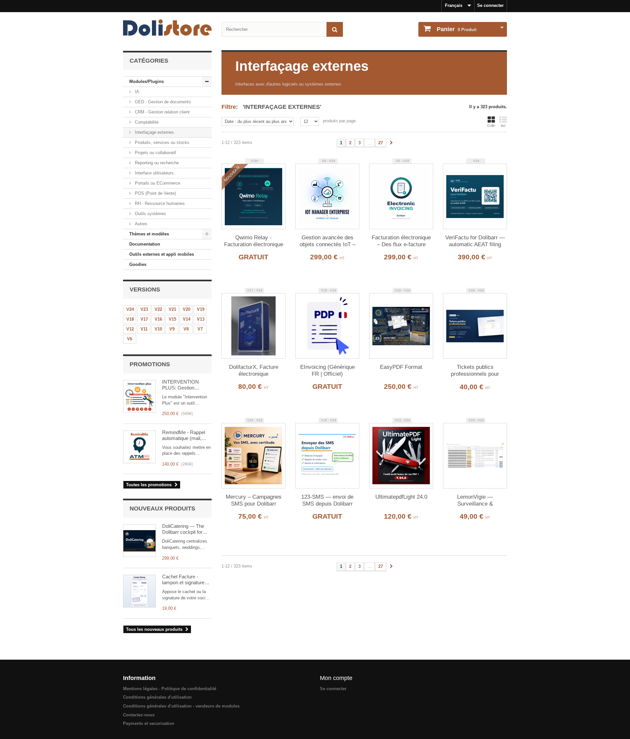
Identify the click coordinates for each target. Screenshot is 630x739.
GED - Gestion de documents (162, 101)
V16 (158, 319)
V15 (172, 319)
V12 (130, 329)
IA (136, 91)
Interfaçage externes (154, 132)
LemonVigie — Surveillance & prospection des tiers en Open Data (475, 501)
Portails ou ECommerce (157, 183)
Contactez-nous (139, 714)
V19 (200, 309)
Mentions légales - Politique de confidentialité (169, 688)
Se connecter (490, 5)
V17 (144, 319)
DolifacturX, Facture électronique (253, 370)
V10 (158, 329)
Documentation (144, 244)
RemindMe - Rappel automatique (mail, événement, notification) (183, 435)
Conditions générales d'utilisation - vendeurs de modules (181, 706)
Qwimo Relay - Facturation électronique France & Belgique (253, 241)
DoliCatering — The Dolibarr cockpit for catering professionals (185, 529)
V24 (130, 309)
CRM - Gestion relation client (162, 112)
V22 (158, 309)
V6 (129, 338)
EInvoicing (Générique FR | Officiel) (327, 370)
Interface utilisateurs (154, 172)
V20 (186, 309)
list (503, 126)
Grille (491, 126)
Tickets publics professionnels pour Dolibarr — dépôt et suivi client (475, 371)
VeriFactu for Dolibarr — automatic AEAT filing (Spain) (475, 241)
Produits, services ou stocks (161, 142)
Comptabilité (146, 122)
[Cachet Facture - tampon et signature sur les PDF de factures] (139, 591)
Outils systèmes (150, 213)
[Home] (167, 27)
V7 (200, 329)
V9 (172, 329)
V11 (144, 329)
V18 (130, 319)
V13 (200, 319)
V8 (186, 329)
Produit (456, 29)
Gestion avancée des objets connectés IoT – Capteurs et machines (327, 241)
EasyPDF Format (401, 367)
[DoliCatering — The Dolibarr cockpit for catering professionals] (139, 540)
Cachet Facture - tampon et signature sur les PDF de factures (183, 580)
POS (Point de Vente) (155, 193)
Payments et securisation (148, 723)
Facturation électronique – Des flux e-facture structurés (401, 241)
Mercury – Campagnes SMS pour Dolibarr (254, 500)
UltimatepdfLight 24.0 (401, 497)
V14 (186, 319)
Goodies (137, 264)
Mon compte (336, 678)
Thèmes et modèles (149, 233)
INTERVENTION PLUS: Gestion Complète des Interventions (180, 385)
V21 (172, 309)
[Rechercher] (334, 29)
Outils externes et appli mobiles (161, 254)
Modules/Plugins (146, 81)
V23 (144, 309)
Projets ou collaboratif (155, 152)
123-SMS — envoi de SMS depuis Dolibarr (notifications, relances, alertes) (327, 501)
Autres (140, 223)
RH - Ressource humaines (159, 203)
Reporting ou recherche (156, 162)
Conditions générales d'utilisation (157, 697)
